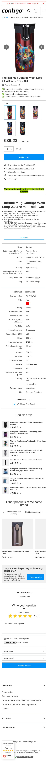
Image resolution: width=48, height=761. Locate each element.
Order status (7, 692)
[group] (24, 50)
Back (6, 17)
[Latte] (22, 112)
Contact (5, 709)
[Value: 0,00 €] (36, 11)
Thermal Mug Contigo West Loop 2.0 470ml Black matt (28, 442)
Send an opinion (24, 665)
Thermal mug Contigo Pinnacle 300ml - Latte (16, 553)
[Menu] (44, 11)
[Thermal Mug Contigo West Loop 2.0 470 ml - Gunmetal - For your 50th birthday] (5, 453)
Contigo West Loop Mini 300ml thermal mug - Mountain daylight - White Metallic (26, 470)
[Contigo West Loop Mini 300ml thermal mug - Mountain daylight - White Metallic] (5, 471)
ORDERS (7, 685)
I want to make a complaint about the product (22, 700)
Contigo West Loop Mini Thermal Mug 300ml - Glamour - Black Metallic (26, 433)
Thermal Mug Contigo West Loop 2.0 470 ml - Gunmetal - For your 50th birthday (26, 451)
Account (6, 718)
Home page (15, 17)
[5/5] (30, 616)
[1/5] (10, 616)
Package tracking (10, 696)
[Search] (29, 11)
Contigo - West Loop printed (33, 262)
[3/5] (20, 616)
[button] (6, 47)
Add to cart (24, 157)
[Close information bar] (43, 3)
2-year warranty (31, 267)
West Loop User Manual (26, 404)
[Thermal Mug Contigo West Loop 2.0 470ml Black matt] (5, 443)
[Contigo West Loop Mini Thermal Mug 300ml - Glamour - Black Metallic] (5, 434)
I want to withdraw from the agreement (19, 704)
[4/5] (25, 616)
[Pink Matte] (35, 112)
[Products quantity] (9, 148)
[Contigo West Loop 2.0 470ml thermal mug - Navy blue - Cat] (5, 490)
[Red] (9, 112)
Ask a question (36, 577)
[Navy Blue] (9, 128)
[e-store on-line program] (24, 757)
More (32, 253)
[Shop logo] (12, 11)
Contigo (29, 247)
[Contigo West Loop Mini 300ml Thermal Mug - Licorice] (5, 424)
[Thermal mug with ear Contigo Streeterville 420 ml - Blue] (5, 480)
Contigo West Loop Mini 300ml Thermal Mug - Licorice (26, 423)
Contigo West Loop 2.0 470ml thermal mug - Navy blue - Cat (28, 489)
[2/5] (15, 616)
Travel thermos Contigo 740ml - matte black (26, 460)
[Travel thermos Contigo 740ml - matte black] (5, 462)
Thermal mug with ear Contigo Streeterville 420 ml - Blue (27, 479)
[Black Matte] (22, 128)
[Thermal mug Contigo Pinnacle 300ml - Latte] (17, 534)
